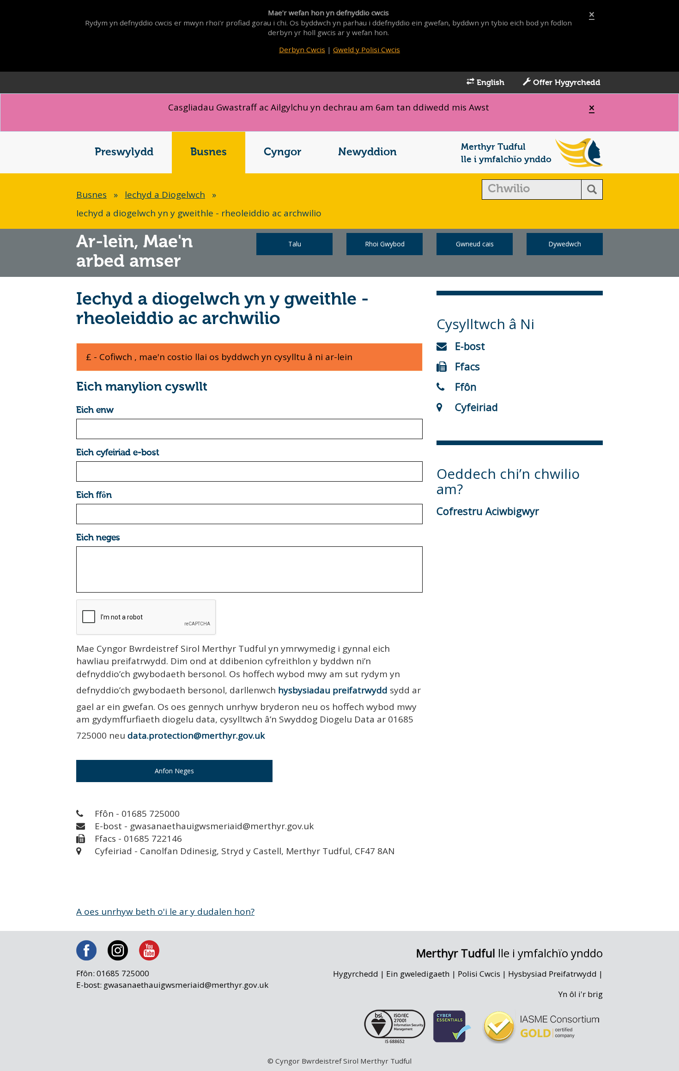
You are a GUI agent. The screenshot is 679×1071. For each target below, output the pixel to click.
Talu (294, 243)
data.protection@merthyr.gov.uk (196, 735)
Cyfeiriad (476, 407)
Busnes (208, 152)
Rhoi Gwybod (385, 243)
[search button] (592, 189)
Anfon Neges (174, 770)
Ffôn (466, 386)
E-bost (470, 346)
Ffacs (467, 366)
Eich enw (95, 410)
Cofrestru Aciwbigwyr (487, 511)
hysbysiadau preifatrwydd (333, 690)
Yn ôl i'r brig (580, 994)
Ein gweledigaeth (418, 973)
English (489, 83)
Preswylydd (124, 152)
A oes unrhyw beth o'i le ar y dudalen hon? (165, 912)
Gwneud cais (475, 243)
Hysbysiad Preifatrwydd (552, 973)
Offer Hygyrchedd (565, 83)
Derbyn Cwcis (302, 49)
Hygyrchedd (355, 973)
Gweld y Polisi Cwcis (366, 49)
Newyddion (367, 152)
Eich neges (98, 537)
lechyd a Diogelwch (165, 195)
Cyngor (282, 152)
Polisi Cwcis (479, 973)
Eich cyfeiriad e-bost (117, 452)
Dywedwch (564, 243)
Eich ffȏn (94, 495)
